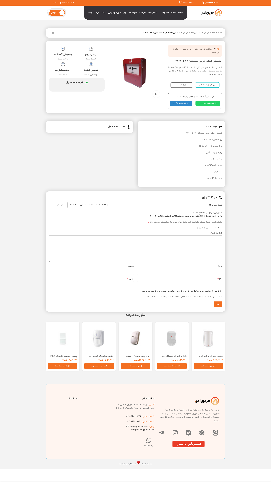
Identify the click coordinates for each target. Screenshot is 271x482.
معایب (131, 266)
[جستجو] (70, 13)
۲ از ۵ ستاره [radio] (204, 228)
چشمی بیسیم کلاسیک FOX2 (63, 356)
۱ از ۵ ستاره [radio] (207, 228)
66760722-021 (141, 421)
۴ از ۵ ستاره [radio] (200, 228)
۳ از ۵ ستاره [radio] (202, 228)
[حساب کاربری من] (67, 13)
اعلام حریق (209, 33)
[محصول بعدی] (50, 32)
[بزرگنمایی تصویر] (156, 94)
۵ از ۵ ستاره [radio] (197, 228)
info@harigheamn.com (137, 426)
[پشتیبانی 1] (149, 440)
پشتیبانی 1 (148, 445)
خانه (220, 33)
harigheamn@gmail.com (143, 430)
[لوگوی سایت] (211, 13)
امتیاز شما (216, 228)
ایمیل (130, 278)
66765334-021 (140, 416)
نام (219, 278)
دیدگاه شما (215, 233)
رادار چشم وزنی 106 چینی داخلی (138, 357)
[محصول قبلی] (55, 32)
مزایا (220, 266)
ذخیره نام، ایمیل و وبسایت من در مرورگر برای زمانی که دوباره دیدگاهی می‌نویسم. (179, 291)
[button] (208, 366)
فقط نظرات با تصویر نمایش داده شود (88, 205)
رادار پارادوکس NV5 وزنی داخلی (174, 357)
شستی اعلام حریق (192, 33)
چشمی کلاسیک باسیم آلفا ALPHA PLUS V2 (101, 357)
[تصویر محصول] (172, 338)
